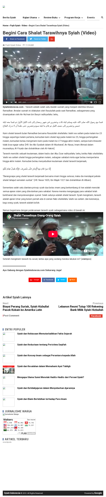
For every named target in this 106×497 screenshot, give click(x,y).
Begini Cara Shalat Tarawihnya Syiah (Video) (49, 33)
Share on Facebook (17, 39)
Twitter (62, 280)
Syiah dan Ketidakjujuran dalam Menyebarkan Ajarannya (46, 388)
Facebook (49, 280)
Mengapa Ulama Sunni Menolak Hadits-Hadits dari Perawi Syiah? (50, 377)
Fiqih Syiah (10, 45)
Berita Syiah (9, 17)
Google (36, 280)
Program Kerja (72, 17)
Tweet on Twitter (40, 39)
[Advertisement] (53, 465)
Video (18, 45)
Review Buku (51, 17)
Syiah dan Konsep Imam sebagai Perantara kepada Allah (46, 355)
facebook (96, 316)
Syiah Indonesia (12, 493)
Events (91, 17)
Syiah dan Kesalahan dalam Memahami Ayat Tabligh (44, 366)
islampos (86, 259)
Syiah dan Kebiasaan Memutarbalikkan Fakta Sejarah (44, 333)
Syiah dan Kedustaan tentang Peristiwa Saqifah (41, 344)
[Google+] (52, 39)
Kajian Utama (30, 17)
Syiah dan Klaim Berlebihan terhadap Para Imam (42, 399)
